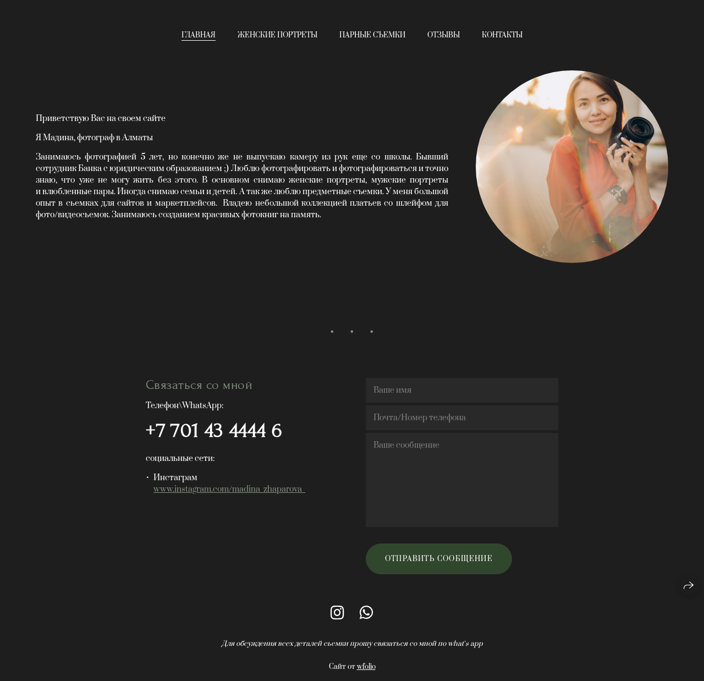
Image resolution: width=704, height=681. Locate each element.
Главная (199, 35)
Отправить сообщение (439, 558)
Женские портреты (277, 35)
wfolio (366, 666)
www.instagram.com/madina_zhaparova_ (229, 489)
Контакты (502, 35)
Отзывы (443, 35)
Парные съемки (372, 35)
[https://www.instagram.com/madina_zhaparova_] (337, 613)
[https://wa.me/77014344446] (366, 613)
